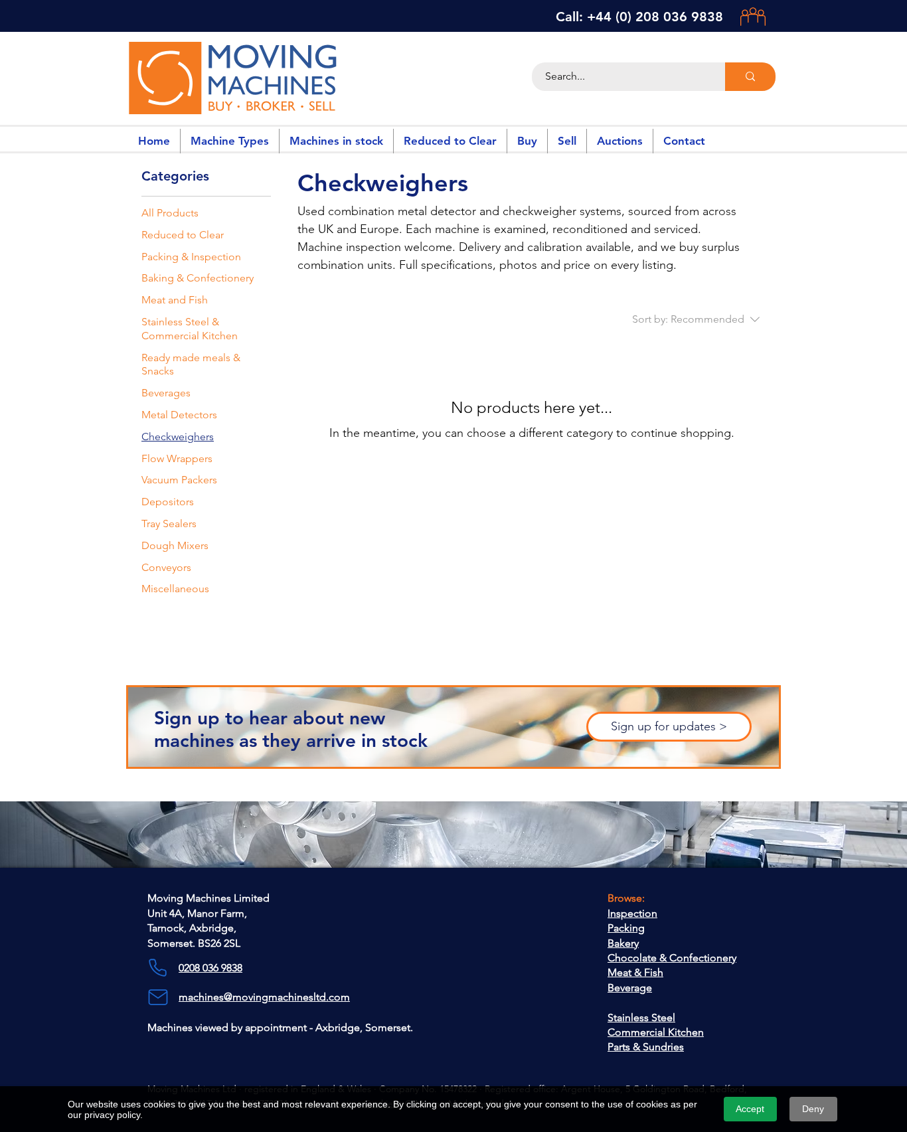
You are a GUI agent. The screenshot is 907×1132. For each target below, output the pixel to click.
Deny (813, 1108)
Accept (750, 1108)
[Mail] (157, 997)
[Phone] (157, 968)
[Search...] (750, 76)
